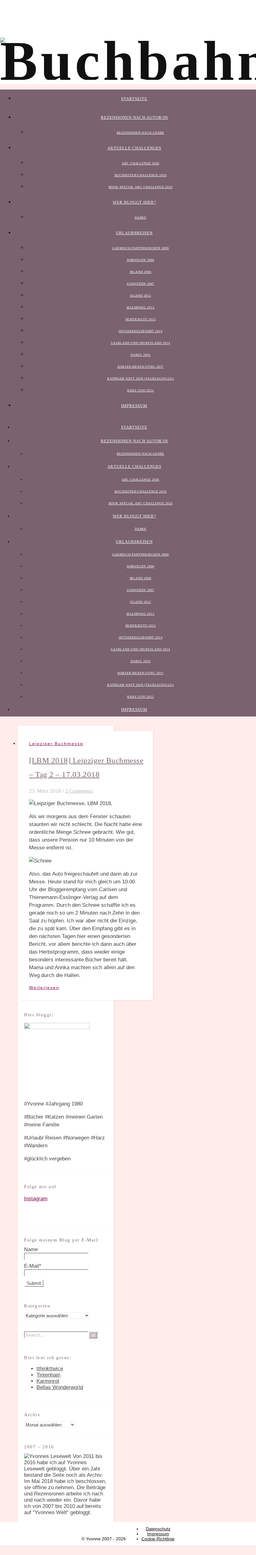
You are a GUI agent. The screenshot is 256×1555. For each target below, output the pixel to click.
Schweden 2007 (140, 283)
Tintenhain (48, 1375)
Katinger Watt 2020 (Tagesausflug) (140, 378)
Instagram (35, 1199)
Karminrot (48, 1381)
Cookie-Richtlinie (158, 1538)
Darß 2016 (140, 355)
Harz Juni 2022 (140, 390)
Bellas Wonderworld (60, 1387)
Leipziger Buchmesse (56, 743)
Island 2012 (140, 295)
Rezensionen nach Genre (141, 132)
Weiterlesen (44, 987)
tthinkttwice (50, 1369)
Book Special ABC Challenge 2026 (141, 187)
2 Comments (79, 791)
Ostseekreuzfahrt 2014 (141, 331)
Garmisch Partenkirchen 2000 (140, 248)
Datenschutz (158, 1528)
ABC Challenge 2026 (140, 163)
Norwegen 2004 (140, 260)
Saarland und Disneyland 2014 (140, 343)
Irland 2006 (140, 272)
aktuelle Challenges (134, 148)
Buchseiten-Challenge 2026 (141, 175)
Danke (140, 217)
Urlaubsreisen (134, 233)
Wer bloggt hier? (134, 202)
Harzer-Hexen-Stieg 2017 (140, 366)
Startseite (134, 98)
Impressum (134, 405)
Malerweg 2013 (140, 307)
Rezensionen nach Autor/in (134, 117)
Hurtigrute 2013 (141, 319)
